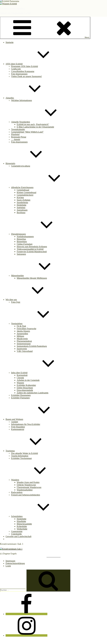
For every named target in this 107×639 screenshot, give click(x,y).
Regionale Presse (18, 137)
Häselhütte (21, 521)
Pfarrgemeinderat (24, 341)
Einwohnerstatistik (25, 390)
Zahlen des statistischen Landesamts (32, 393)
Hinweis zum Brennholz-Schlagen (32, 246)
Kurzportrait (22, 375)
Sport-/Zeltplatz (23, 200)
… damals (15, 139)
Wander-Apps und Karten (28, 482)
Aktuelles (10, 98)
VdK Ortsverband (25, 351)
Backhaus (21, 212)
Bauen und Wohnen (14, 419)
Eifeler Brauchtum (25, 388)
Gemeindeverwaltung (20, 166)
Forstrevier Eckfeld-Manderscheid (32, 251)
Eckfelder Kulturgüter (26, 385)
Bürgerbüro (22, 241)
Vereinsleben (16, 323)
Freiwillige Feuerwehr (26, 328)
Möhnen (20, 336)
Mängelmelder (17, 275)
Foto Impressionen (19, 74)
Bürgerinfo (10, 163)
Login (8, 566)
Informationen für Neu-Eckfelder (25, 424)
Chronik (20, 377)
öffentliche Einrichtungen (22, 187)
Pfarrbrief (15, 134)
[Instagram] (26, 635)
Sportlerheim (22, 202)
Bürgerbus (21, 239)
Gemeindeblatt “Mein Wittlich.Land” (27, 132)
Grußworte (16, 69)
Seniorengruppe (24, 343)
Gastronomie (16, 531)
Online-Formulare (24, 244)
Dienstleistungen (18, 234)
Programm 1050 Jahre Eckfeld (24, 66)
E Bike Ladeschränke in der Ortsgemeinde (35, 127)
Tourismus (10, 451)
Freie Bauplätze (18, 427)
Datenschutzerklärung (15, 563)
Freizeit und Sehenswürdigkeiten (25, 495)
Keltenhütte (22, 526)
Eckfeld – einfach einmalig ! (12, 8)
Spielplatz (21, 207)
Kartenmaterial (17, 429)
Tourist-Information (19, 456)
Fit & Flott (21, 326)
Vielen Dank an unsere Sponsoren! (26, 76)
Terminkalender (18, 129)
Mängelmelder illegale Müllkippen (32, 278)
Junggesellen (22, 333)
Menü (87, 37)
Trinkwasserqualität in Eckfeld (30, 249)
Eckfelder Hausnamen (21, 395)
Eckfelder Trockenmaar (21, 458)
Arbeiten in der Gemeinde (28, 380)
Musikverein (22, 338)
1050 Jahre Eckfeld (14, 64)
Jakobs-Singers (23, 331)
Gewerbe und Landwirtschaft (18, 536)
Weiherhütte (22, 529)
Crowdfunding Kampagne (22, 71)
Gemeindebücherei (25, 195)
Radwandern (16, 492)
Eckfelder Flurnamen (20, 398)
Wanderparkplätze (25, 490)
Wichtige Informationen (21, 100)
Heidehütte (21, 205)
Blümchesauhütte (24, 524)
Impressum (10, 561)
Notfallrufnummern (25, 236)
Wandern (15, 480)
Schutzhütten (17, 516)
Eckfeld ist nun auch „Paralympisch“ (33, 124)
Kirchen (20, 197)
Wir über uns (11, 299)
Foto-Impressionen (19, 142)
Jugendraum (22, 210)
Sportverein (22, 348)
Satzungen (21, 254)
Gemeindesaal (23, 190)
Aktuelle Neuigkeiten (20, 122)
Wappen (20, 383)
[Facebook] (26, 614)
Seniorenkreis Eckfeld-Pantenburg (32, 346)
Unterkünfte (16, 534)
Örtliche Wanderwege (26, 485)
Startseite (10, 42)
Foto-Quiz (15, 302)
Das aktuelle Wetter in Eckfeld (24, 453)
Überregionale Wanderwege (29, 487)
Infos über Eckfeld (19, 372)
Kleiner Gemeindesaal (26, 192)
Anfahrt (14, 422)
